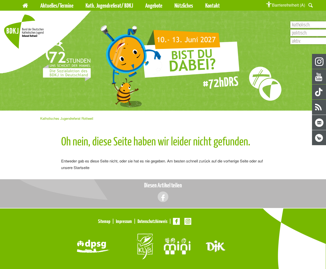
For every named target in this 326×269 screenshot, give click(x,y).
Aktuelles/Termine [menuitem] (56, 5)
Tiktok (319, 92)
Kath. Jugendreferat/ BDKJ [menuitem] (109, 5)
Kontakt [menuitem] (212, 5)
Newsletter (319, 138)
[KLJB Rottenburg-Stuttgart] (144, 245)
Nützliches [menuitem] (183, 5)
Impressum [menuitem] (124, 221)
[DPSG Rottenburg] (93, 245)
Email (319, 122)
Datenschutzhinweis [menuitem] (152, 221)
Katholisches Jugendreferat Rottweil (66, 118)
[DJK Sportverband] (215, 245)
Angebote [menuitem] (153, 5)
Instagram (319, 61)
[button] (310, 4)
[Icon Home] (25, 4)
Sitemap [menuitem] (104, 221)
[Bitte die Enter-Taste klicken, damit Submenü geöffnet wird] (76, 5)
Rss (319, 107)
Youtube (319, 77)
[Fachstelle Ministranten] (177, 245)
